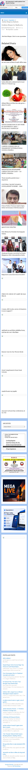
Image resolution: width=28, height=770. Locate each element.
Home (5, 20)
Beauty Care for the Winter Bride (12, 352)
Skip (16, 7)
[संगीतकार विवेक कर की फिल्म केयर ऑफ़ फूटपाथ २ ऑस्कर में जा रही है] (14, 94)
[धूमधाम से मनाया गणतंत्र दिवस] (14, 218)
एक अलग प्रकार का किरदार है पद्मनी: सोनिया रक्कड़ (14, 62)
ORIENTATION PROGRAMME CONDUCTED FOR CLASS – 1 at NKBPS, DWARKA (11, 171)
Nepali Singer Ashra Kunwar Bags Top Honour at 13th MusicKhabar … (13, 665)
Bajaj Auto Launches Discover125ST (13, 274)
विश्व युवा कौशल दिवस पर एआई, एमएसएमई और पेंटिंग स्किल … (14, 745)
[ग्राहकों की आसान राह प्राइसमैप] (14, 382)
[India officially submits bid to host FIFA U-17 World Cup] (14, 72)
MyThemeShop (16, 766)
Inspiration (12, 20)
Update (16, 29)
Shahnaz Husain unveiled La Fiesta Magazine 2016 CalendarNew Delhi (13, 254)
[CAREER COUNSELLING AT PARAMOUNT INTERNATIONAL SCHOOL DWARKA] (14, 138)
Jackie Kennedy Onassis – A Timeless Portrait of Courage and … (13, 709)
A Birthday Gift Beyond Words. (11, 717)
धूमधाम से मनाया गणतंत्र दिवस (9, 227)
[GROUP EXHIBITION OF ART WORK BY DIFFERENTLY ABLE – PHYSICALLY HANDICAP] (14, 115)
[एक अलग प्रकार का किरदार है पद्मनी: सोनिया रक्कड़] (14, 53)
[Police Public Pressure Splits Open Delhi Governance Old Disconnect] (14, 196)
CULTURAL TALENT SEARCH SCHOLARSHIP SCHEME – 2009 (12, 185)
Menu (2, 13)
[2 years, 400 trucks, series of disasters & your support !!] (14, 303)
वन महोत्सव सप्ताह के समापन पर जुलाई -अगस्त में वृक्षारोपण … (13, 701)
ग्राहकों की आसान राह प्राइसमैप (9, 391)
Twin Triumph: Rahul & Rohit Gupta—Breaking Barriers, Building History (13, 734)
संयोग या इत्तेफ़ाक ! (7, 658)
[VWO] (5, 7)
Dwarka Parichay (9, 764)
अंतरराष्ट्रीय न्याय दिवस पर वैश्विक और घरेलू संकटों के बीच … (14, 753)
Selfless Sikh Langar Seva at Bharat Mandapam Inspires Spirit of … (13, 692)
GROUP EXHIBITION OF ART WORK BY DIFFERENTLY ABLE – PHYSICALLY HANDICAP (13, 126)
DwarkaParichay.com (8, 27)
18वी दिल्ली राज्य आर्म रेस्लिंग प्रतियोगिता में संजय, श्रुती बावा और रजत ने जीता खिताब (13, 331)
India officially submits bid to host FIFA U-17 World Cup (13, 83)
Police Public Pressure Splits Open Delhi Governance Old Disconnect (13, 207)
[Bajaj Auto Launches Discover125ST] (14, 265)
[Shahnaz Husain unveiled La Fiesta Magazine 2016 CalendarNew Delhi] (14, 244)
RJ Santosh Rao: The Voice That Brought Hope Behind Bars (12, 682)
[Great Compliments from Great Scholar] (14, 361)
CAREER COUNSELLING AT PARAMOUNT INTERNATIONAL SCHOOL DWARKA (12, 148)
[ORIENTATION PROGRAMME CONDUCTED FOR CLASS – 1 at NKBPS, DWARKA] (14, 160)
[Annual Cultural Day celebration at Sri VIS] (14, 401)
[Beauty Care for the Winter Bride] (14, 342)
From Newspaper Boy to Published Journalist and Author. (12, 674)
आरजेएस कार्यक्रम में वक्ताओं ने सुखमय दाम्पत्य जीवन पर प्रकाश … (13, 726)
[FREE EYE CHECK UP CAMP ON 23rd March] (14, 285)
